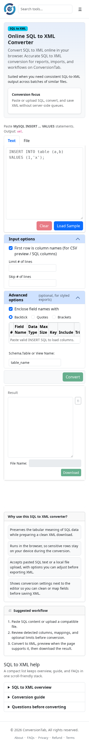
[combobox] (45, 9)
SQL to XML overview (32, 687)
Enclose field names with (36, 309)
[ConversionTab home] (10, 9)
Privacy (43, 737)
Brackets (64, 317)
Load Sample (68, 225)
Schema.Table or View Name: (32, 353)
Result (13, 392)
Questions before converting (39, 706)
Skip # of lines (20, 276)
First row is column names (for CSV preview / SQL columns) (45, 250)
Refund (57, 737)
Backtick (20, 317)
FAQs (30, 737)
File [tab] (27, 140)
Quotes (42, 317)
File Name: (18, 463)
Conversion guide (28, 697)
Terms (70, 737)
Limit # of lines (20, 261)
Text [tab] (12, 140)
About (18, 737)
